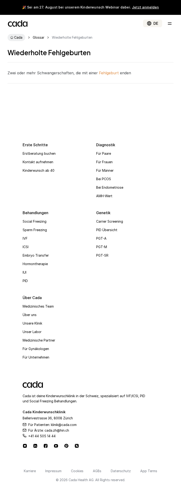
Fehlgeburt (109, 73)
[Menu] (169, 23)
